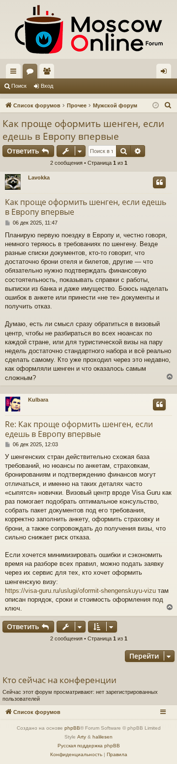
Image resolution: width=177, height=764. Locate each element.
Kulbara (38, 400)
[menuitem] (168, 105)
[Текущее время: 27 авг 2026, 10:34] (155, 105)
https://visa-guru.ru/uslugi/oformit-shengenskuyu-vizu (80, 590)
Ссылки (15, 73)
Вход (47, 86)
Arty (81, 736)
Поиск (19, 86)
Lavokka (39, 177)
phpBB (72, 728)
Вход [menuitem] (166, 73)
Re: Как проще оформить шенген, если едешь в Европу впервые (79, 429)
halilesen (102, 736)
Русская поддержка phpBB (89, 745)
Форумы (32, 73)
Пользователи (48, 73)
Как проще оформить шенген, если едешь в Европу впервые (83, 130)
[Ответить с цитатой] (159, 182)
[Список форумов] (88, 29)
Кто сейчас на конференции (59, 680)
